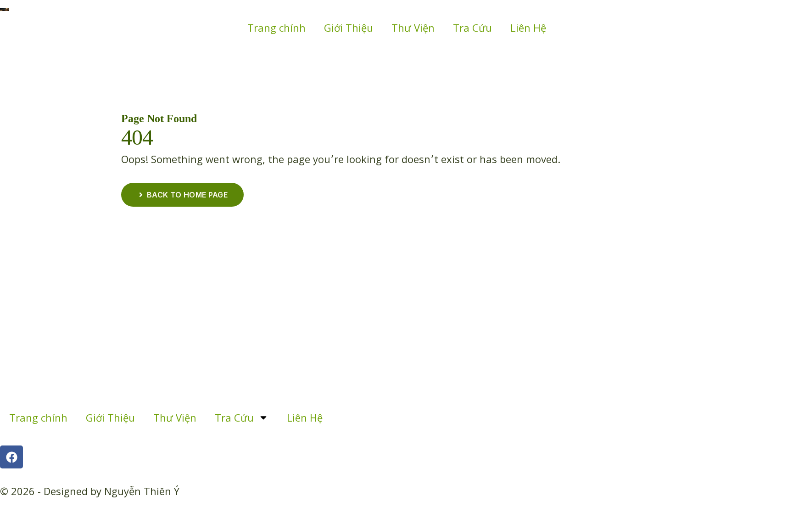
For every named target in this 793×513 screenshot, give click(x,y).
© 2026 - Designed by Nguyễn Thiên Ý (89, 491)
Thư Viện (413, 27)
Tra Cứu (472, 27)
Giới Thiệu (348, 27)
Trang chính (276, 27)
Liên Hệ (528, 27)
